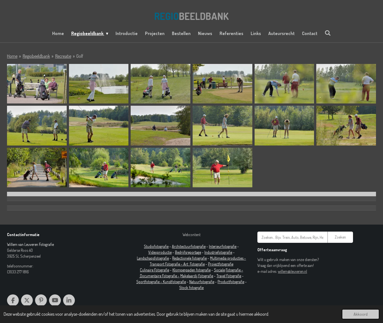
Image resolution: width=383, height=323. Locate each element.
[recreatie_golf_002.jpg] (161, 84)
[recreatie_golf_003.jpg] (37, 84)
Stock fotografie (191, 287)
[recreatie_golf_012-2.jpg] (346, 125)
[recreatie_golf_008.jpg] (99, 125)
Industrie (211, 252)
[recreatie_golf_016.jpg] (222, 167)
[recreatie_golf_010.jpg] (222, 125)
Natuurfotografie (201, 281)
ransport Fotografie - (167, 264)
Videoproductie (160, 252)
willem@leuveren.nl (292, 271)
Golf (79, 56)
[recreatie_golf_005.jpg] (284, 84)
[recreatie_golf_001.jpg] (99, 84)
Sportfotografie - (149, 281)
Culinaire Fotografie (154, 269)
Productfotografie (231, 281)
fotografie (225, 252)
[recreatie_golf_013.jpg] (37, 167)
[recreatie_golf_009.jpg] (161, 125)
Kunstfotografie (174, 281)
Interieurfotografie (222, 246)
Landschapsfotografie (153, 258)
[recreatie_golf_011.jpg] (284, 125)
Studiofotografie (156, 246)
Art (186, 264)
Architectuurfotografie (189, 246)
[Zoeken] (327, 33)
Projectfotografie (220, 264)
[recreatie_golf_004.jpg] (222, 84)
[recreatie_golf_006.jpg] (346, 84)
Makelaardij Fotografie (196, 275)
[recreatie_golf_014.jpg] (99, 167)
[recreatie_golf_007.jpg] (37, 125)
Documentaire (151, 275)
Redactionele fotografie (189, 258)
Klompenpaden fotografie (191, 269)
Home (12, 56)
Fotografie (197, 264)
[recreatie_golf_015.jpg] (161, 167)
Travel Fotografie (228, 275)
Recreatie (63, 56)
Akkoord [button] (361, 314)
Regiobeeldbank (36, 56)
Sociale (219, 269)
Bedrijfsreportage (188, 252)
